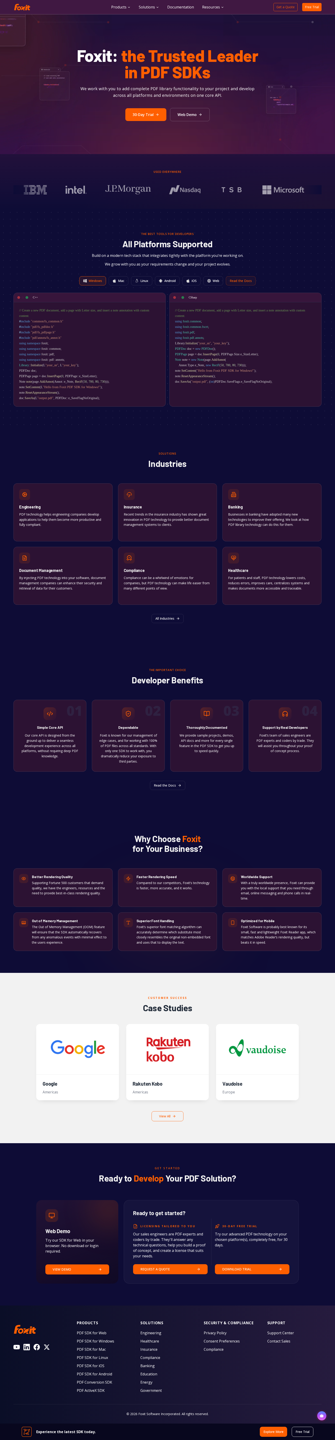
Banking (147, 1365)
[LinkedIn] (26, 1347)
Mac (121, 281)
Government (151, 1390)
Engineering (150, 1332)
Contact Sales (278, 1341)
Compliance (150, 1357)
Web (216, 281)
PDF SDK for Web (91, 1332)
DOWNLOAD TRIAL (236, 1269)
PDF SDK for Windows (95, 1341)
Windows (95, 281)
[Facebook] (37, 1347)
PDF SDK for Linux (92, 1357)
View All (164, 1116)
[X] (47, 1347)
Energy (146, 1382)
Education (148, 1374)
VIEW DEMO (62, 1269)
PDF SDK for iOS (90, 1365)
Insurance (148, 1349)
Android (170, 281)
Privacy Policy (215, 1332)
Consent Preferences (222, 1341)
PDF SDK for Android (94, 1374)
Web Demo (187, 114)
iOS (194, 281)
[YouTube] (16, 1347)
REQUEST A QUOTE (155, 1269)
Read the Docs (241, 281)
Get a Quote (285, 7)
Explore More (29, 533)
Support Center (280, 1332)
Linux (144, 281)
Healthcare (149, 1341)
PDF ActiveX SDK (91, 1390)
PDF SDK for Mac (91, 1349)
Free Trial (312, 7)
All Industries (164, 618)
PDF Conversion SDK (94, 1382)
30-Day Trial (143, 114)
